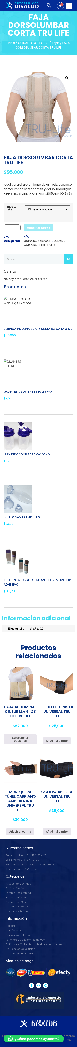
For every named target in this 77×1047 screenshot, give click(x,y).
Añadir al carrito (38, 228)
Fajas (55, 43)
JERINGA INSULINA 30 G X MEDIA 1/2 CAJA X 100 (38, 329)
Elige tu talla (11, 208)
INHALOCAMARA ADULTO (22, 517)
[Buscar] (68, 259)
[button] (69, 6)
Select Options (17, 406)
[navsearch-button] (47, 6)
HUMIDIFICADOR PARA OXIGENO (27, 454)
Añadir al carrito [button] (57, 741)
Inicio (11, 43)
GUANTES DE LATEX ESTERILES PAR (28, 391)
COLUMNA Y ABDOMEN (38, 241)
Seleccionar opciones (20, 739)
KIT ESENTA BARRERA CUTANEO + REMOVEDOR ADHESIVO (37, 582)
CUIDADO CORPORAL (33, 43)
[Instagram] (45, 985)
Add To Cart (15, 344)
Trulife (51, 245)
